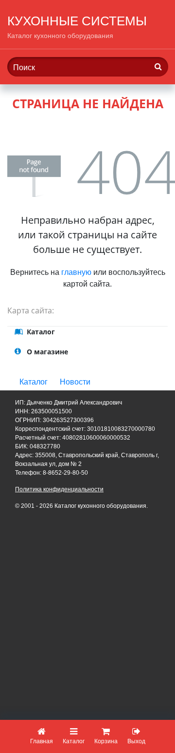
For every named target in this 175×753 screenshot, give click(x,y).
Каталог (33, 382)
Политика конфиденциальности (59, 489)
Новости (75, 382)
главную (76, 272)
